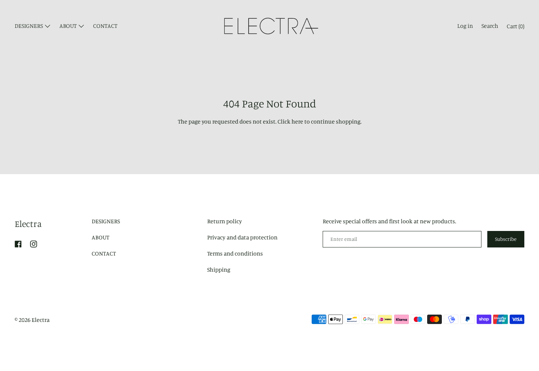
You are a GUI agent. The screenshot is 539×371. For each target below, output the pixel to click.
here (297, 121)
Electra (28, 223)
